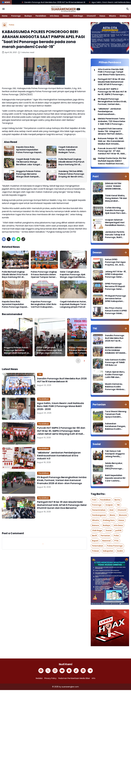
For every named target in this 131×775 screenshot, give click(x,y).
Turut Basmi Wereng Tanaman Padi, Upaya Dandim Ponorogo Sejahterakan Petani (115, 414)
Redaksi (39, 678)
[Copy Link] (23, 239)
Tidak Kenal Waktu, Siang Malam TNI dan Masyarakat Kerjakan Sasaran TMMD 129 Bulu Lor (116, 198)
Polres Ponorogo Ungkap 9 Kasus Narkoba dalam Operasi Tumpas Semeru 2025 (44, 275)
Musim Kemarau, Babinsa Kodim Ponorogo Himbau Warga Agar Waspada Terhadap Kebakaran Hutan (115, 387)
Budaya (28, 16)
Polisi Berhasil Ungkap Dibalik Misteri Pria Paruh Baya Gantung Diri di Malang (71, 162)
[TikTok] (76, 670)
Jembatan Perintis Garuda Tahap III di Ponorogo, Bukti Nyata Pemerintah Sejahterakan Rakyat (115, 235)
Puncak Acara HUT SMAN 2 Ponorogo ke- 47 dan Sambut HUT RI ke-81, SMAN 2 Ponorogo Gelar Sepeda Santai (112, 151)
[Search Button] (127, 8)
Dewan (66, 16)
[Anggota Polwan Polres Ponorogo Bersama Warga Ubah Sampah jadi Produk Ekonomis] (9, 175)
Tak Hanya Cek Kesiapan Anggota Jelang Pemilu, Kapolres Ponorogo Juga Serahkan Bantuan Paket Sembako (115, 454)
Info (93, 678)
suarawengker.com (70, 686)
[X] (9, 239)
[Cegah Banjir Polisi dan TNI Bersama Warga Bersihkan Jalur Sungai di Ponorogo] (9, 163)
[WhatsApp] (18, 239)
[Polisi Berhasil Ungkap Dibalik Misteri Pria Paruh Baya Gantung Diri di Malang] (51, 163)
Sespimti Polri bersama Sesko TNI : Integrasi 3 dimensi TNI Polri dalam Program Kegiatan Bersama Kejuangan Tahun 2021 (112, 131)
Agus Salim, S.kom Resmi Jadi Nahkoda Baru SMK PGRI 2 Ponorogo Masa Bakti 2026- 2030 (60, 406)
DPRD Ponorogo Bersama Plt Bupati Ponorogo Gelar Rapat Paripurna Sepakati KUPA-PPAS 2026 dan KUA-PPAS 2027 (116, 286)
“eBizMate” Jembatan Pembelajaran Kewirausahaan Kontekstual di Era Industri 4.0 (59, 455)
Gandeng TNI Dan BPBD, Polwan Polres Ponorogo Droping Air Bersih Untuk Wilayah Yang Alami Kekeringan (71, 174)
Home (4, 16)
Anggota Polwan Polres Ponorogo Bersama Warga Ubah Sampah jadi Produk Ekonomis (28, 174)
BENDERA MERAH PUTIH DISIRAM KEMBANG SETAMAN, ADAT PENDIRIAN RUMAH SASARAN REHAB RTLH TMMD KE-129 (115, 350)
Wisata (112, 16)
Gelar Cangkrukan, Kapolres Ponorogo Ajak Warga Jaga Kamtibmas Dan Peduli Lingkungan (73, 275)
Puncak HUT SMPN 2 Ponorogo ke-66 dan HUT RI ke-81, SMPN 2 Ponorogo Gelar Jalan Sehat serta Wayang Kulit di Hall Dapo (61, 430)
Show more (44, 525)
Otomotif (91, 16)
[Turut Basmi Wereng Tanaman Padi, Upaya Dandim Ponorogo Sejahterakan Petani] (98, 415)
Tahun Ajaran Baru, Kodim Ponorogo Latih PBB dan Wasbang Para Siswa (115, 375)
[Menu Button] (3, 8)
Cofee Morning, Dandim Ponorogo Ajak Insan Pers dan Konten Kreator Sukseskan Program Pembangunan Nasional (115, 210)
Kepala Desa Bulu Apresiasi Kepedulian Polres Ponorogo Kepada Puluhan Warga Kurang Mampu (29, 150)
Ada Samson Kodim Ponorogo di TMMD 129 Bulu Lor (115, 362)
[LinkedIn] (83, 670)
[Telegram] (13, 239)
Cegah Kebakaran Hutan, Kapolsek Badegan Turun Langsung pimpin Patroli (71, 150)
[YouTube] (62, 670)
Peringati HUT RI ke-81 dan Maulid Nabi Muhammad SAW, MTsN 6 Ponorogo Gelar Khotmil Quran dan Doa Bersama (62, 504)
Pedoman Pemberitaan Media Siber (74, 678)
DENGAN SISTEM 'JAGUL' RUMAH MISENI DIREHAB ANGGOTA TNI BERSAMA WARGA (114, 186)
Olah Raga (78, 16)
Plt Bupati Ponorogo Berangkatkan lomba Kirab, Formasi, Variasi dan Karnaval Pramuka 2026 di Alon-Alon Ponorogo (61, 480)
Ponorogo (16, 16)
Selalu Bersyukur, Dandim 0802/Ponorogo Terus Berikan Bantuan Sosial (114, 466)
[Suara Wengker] (65, 9)
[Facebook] (4, 239)
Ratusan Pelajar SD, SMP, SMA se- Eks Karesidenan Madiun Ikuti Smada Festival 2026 (111, 141)
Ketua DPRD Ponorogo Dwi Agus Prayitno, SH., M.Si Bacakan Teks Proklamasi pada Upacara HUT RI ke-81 (115, 262)
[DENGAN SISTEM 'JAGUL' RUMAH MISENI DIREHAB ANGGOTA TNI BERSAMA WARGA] (98, 187)
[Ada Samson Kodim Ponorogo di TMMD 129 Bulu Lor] (98, 363)
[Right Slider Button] (128, 15)
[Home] (4, 24)
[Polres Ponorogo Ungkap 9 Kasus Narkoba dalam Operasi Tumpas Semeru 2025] (44, 260)
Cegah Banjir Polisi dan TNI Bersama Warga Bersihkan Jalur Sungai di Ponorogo (29, 162)
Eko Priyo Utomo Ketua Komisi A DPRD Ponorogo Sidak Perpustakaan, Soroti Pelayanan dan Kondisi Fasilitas (116, 311)
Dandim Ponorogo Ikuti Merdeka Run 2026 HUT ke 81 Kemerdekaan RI (62, 380)
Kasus (102, 16)
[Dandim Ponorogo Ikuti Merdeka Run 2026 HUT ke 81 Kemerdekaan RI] (18, 384)
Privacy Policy (50, 678)
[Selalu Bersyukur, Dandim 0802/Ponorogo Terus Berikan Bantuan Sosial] (98, 467)
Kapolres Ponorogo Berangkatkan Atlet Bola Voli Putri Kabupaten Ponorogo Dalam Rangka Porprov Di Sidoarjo (44, 304)
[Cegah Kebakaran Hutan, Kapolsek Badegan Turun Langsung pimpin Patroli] (51, 151)
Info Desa (54, 16)
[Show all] (125, 176)
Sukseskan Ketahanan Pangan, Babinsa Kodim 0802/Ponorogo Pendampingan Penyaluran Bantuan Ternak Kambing (115, 426)
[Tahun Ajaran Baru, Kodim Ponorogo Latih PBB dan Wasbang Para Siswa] (98, 376)
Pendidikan (41, 16)
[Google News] (69, 670)
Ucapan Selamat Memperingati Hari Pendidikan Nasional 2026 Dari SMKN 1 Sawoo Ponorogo (115, 223)
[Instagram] (55, 670)
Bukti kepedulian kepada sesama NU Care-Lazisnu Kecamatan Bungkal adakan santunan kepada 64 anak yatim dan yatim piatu (115, 478)
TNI (39, 374)
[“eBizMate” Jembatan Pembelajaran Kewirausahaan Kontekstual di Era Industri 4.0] (18, 458)
